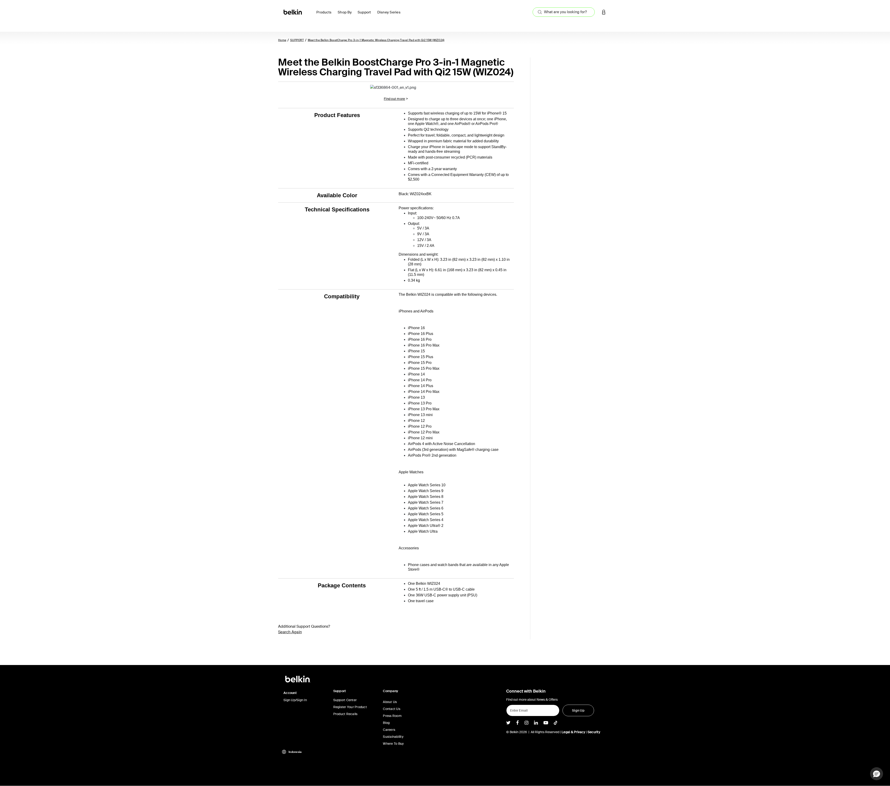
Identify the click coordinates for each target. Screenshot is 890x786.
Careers (389, 730)
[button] (603, 12)
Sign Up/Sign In (295, 700)
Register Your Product (350, 707)
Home (282, 40)
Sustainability (393, 737)
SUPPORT (297, 40)
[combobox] (564, 12)
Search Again (290, 632)
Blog (386, 723)
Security (594, 732)
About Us (390, 702)
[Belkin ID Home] (293, 11)
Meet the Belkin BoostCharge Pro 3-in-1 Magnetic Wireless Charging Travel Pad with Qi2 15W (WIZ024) (376, 40)
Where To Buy (393, 743)
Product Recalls (345, 714)
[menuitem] (325, 14)
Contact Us (391, 709)
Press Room (392, 716)
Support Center (345, 700)
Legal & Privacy (573, 732)
